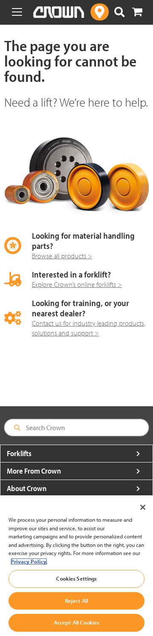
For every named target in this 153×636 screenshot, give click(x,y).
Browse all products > (62, 256)
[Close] (142, 507)
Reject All (76, 600)
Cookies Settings (76, 578)
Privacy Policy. (29, 561)
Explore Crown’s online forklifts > (77, 284)
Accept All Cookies (76, 622)
